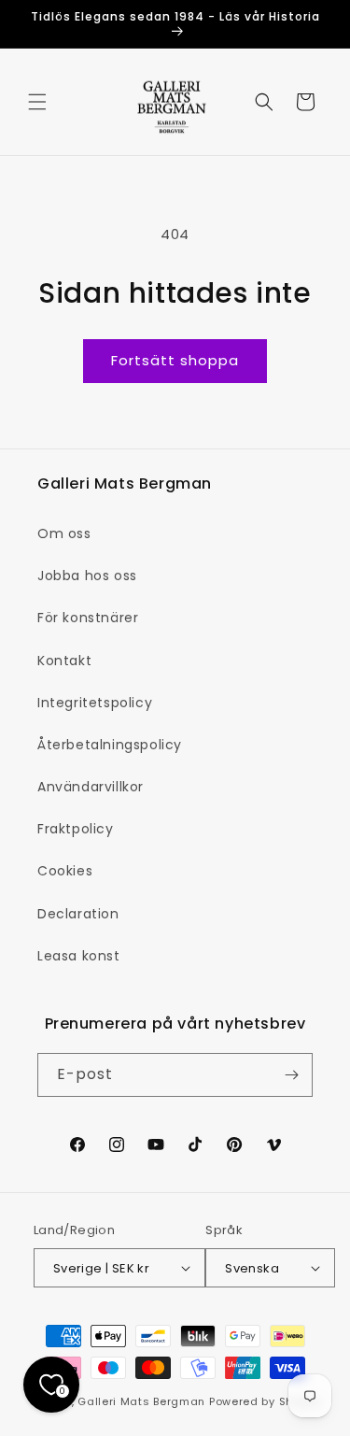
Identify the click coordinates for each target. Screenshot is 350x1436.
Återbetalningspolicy (109, 744)
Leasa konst (78, 955)
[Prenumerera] (291, 1075)
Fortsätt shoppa (175, 360)
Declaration (78, 913)
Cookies (64, 870)
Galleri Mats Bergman (141, 1401)
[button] (37, 101)
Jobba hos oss (87, 575)
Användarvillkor (90, 786)
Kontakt (64, 660)
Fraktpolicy (75, 828)
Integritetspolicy (94, 702)
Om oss (64, 533)
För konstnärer (87, 617)
